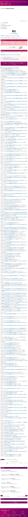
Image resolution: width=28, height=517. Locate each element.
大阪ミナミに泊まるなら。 (9, 426)
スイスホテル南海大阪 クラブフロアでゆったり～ (13, 340)
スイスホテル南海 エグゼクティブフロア (11, 360)
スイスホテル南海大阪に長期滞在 (10, 206)
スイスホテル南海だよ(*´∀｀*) (9, 345)
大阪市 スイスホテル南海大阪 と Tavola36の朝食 (13, 219)
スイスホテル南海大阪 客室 (9, 316)
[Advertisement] (14, 15)
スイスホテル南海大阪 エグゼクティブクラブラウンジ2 (14, 322)
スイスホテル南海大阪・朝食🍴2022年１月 (12, 153)
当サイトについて (23, 512)
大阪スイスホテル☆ (8, 363)
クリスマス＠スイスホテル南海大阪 (10, 348)
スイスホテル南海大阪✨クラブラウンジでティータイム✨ (14, 164)
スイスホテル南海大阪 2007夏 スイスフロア (13, 385)
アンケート (14, 513)
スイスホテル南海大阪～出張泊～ (10, 381)
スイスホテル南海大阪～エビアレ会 (11, 351)
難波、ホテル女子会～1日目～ (10, 347)
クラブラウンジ (6, 459)
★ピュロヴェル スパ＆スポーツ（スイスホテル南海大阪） (14, 268)
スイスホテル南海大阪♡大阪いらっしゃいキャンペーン (14, 196)
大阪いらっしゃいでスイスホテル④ (11, 175)
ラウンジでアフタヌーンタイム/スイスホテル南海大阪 (14, 77)
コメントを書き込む (14, 502)
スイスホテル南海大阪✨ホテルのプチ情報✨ (12, 155)
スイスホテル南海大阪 (14, 33)
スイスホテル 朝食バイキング (10, 200)
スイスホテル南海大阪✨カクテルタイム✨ (12, 158)
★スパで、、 (7, 271)
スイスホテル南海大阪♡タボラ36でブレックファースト (14, 183)
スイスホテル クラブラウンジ (10, 202)
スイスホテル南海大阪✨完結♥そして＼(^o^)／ (12, 139)
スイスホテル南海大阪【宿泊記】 (10, 359)
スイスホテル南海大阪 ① (9, 90)
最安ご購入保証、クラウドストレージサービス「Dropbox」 (10, 54)
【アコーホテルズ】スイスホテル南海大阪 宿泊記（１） (14, 98)
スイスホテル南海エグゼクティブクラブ (11, 425)
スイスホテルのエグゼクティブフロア (11, 391)
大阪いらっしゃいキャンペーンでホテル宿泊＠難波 (13, 115)
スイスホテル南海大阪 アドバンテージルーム (12, 331)
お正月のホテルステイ (8, 372)
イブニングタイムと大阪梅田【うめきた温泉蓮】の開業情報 (15, 74)
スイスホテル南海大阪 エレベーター (11, 318)
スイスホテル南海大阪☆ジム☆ (10, 249)
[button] (26, 265)
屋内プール (16, 459)
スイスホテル (7, 203)
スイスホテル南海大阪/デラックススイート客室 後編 (13, 80)
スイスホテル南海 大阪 (9, 388)
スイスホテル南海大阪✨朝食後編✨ (11, 142)
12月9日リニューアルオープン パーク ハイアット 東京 (10, 35)
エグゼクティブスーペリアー (10, 438)
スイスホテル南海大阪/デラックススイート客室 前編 (13, 83)
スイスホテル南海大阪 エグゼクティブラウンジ (13, 227)
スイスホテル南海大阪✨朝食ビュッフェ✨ (12, 145)
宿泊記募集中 (22, 513)
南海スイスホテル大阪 (8, 208)
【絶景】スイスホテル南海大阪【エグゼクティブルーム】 (14, 136)
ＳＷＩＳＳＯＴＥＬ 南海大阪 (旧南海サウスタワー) (13, 436)
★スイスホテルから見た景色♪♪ (10, 272)
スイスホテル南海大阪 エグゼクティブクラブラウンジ (14, 325)
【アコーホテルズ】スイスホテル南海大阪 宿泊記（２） (14, 95)
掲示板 (14, 511)
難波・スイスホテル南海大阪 (9, 233)
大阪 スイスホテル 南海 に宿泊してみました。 (13, 366)
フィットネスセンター (11, 459)
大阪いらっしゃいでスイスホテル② (11, 199)
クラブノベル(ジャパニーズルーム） (11, 448)
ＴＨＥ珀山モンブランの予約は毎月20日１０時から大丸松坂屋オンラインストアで (14, 63)
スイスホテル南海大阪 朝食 (9, 222)
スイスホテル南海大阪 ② (9, 89)
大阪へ (6, 420)
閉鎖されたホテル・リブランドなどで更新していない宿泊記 (14, 514)
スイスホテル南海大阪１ (9, 455)
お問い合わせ (5, 513)
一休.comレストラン (3, 52)
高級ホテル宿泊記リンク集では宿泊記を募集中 (11, 59)
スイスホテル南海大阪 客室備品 (10, 313)
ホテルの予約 (14, 512)
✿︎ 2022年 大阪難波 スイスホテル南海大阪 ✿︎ (12, 92)
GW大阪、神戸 (7, 435)
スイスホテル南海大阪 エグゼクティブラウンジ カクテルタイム (15, 224)
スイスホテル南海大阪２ (9, 454)
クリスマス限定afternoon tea (10, 256)
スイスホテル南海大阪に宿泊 (10, 376)
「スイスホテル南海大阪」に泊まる (11, 118)
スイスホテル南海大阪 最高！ (10, 430)
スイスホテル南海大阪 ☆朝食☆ (10, 247)
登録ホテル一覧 (5, 511)
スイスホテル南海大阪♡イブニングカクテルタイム (13, 190)
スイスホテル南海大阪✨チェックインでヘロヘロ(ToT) (14, 180)
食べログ (22, 52)
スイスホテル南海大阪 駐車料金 (10, 332)
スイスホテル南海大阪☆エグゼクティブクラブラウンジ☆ (14, 250)
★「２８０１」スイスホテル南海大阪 (11, 278)
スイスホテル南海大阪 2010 (9, 353)
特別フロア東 (5, 512)
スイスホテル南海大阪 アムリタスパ (11, 400)
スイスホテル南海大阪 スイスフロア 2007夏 (13, 417)
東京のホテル (22, 511)
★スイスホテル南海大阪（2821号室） (11, 275)
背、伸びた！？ (7, 379)
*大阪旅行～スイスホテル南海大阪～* (11, 260)
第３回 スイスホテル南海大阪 (10, 429)
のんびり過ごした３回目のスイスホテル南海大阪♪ (13, 369)
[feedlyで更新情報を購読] (7, 463)
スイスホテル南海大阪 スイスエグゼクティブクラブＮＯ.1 (14, 451)
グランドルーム (7, 378)
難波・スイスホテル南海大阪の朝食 (11, 231)
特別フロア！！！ (8, 432)
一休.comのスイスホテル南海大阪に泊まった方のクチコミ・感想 (11, 70)
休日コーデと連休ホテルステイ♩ (10, 234)
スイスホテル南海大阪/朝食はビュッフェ (11, 73)
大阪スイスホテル (8, 337)
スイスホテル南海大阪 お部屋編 (10, 334)
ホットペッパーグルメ (10, 52)
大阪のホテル (2, 459)
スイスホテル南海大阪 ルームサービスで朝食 (12, 310)
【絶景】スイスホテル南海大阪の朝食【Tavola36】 (13, 130)
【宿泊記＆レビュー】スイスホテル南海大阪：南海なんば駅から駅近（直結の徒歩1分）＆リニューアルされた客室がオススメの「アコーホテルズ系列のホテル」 (14, 214)
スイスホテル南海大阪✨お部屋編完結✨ (11, 167)
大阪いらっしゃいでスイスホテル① (11, 205)
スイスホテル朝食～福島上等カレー (11, 350)
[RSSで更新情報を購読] (20, 463)
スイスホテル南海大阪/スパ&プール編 (11, 71)
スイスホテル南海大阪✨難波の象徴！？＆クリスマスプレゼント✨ (16, 148)
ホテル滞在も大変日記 (8, 392)
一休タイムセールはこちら (7, 57)
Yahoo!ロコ (16, 52)
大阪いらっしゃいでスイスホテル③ (11, 186)
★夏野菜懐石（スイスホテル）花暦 (11, 282)
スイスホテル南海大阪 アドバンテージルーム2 (12, 329)
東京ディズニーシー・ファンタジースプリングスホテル (10, 67)
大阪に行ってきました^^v (9, 416)
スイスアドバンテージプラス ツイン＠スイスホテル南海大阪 (15, 354)
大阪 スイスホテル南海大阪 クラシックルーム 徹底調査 (14, 328)
